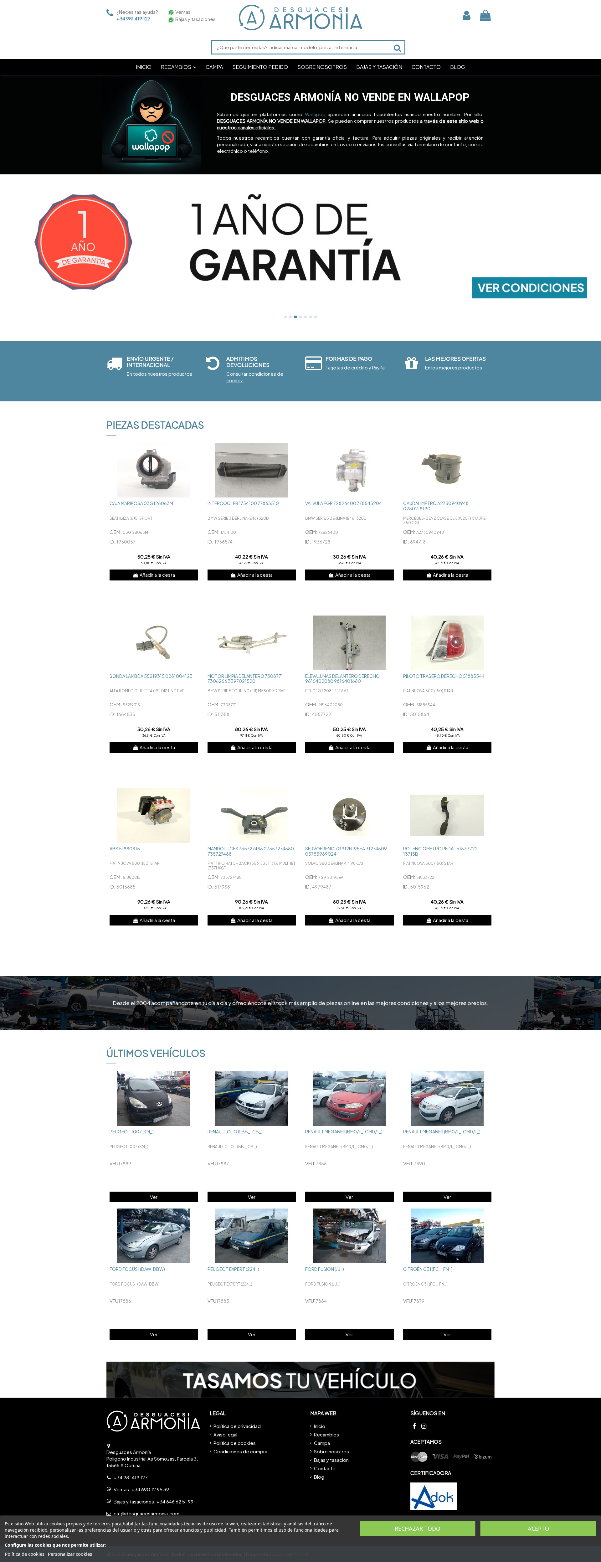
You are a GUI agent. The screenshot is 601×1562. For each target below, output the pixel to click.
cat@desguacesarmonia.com (146, 1513)
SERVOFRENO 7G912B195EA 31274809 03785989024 (346, 851)
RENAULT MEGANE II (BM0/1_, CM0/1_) (344, 1131)
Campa (322, 1443)
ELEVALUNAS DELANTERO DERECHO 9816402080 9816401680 (342, 678)
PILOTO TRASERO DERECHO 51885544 (444, 676)
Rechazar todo (417, 1528)
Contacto (325, 1468)
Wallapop (315, 114)
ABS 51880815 (125, 848)
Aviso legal (225, 1434)
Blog (319, 1477)
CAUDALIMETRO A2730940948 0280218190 (436, 505)
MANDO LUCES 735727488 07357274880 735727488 (251, 851)
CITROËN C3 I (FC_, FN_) (428, 1269)
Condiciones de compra (240, 1451)
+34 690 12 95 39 (150, 1489)
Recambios (326, 1434)
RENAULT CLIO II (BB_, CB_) (235, 1131)
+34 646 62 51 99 (175, 1501)
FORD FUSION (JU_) (324, 1269)
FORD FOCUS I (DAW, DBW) (137, 1269)
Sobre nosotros (331, 1451)
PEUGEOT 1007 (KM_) (132, 1131)
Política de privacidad (237, 1426)
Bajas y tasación (331, 1460)
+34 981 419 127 (133, 18)
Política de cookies (234, 1443)
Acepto (538, 1528)
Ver (153, 1197)
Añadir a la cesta (157, 575)
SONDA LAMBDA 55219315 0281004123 (151, 676)
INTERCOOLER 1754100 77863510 (243, 503)
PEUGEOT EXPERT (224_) (233, 1269)
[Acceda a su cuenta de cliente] (467, 15)
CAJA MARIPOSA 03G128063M (141, 503)
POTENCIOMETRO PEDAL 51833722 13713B (440, 851)
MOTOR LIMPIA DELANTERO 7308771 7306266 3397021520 (245, 678)
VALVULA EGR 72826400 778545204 (343, 503)
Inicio (319, 1426)
